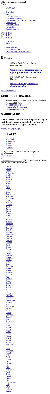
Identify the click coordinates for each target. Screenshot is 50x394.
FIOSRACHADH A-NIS (10, 129)
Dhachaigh (10, 12)
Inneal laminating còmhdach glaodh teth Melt (24, 84)
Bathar (8, 14)
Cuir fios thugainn (12, 29)
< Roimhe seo (8, 91)
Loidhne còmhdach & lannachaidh (23, 21)
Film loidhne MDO (17, 18)
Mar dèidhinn (10, 27)
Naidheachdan (11, 23)
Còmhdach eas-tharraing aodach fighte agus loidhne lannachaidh (26, 71)
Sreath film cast (16, 16)
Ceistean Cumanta (12, 25)
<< (2, 91)
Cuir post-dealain (7, 156)
